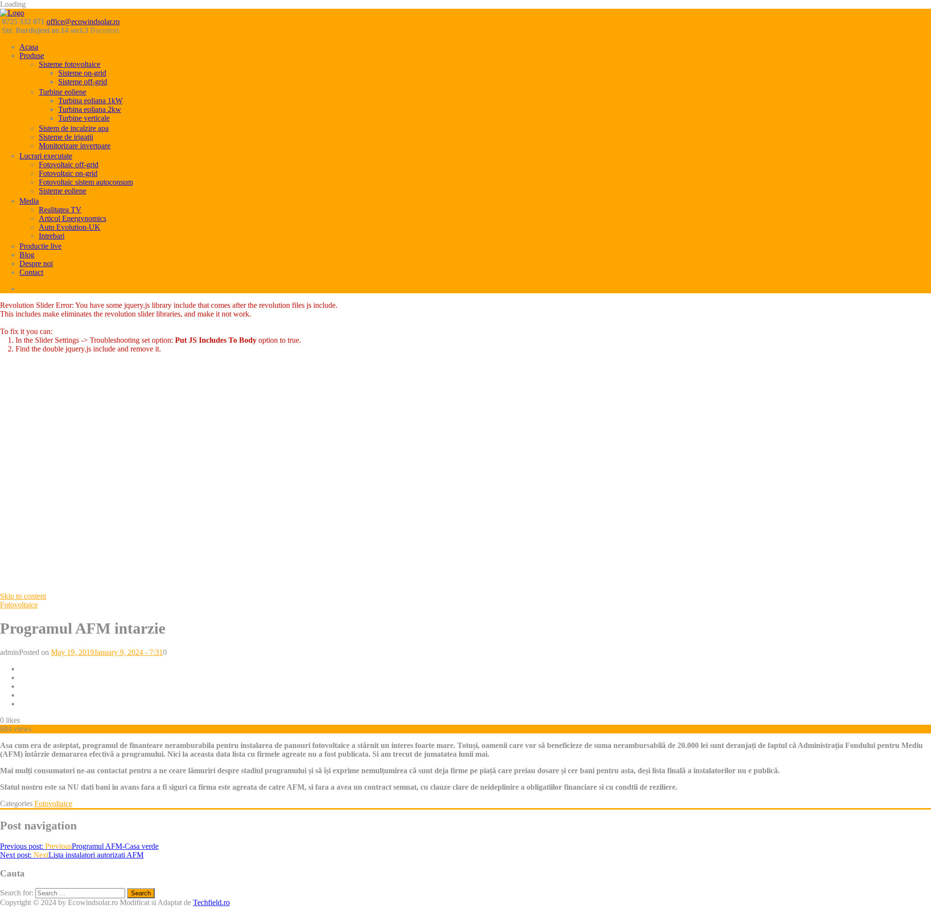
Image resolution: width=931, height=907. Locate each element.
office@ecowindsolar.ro (83, 21)
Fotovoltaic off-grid (68, 164)
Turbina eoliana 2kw (89, 109)
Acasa (28, 47)
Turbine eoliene (62, 92)
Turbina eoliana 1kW (90, 100)
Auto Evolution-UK (69, 227)
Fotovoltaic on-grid (68, 173)
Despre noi (36, 263)
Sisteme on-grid (82, 73)
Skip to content (23, 596)
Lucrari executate (45, 156)
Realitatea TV (60, 210)
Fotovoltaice (19, 605)
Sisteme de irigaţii (66, 137)
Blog (26, 255)
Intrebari (51, 236)
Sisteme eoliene (62, 191)
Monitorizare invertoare (75, 146)
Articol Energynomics (72, 218)
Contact (31, 272)
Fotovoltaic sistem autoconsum (86, 182)
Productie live (40, 246)
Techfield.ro (211, 902)
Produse (31, 55)
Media (29, 201)
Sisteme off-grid (82, 82)
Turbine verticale (84, 118)
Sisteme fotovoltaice (69, 64)
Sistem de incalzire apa (74, 128)
